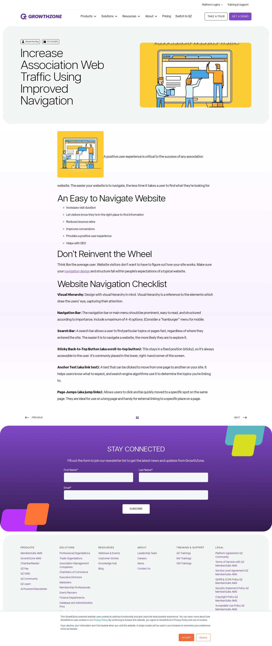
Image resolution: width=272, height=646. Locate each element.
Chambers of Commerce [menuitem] (74, 572)
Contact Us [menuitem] (143, 568)
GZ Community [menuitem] (29, 578)
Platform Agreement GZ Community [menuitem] (229, 555)
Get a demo (240, 16)
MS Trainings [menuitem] (184, 558)
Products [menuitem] (27, 547)
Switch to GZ (183, 16)
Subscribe (136, 508)
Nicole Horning (32, 41)
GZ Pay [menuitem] (24, 568)
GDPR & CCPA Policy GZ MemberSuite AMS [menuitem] (229, 581)
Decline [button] (203, 637)
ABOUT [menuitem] (142, 547)
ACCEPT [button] (186, 637)
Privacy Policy (100, 619)
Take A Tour (216, 16)
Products (87, 16)
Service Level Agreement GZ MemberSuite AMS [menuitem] (231, 572)
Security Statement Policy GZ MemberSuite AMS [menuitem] (232, 590)
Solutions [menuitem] (67, 547)
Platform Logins (211, 4)
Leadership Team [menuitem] (147, 553)
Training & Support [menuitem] (191, 547)
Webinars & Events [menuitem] (109, 553)
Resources (129, 16)
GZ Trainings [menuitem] (184, 553)
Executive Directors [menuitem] (71, 577)
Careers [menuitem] (142, 558)
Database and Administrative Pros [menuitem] (76, 604)
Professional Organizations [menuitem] (75, 553)
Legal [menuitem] (219, 547)
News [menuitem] (140, 563)
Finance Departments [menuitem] (72, 597)
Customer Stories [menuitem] (108, 558)
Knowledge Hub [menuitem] (107, 563)
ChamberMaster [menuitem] (30, 563)
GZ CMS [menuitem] (25, 573)
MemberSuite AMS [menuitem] (31, 553)
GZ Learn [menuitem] (26, 584)
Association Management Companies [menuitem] (74, 565)
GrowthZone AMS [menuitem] (31, 558)
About (149, 16)
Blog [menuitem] (101, 568)
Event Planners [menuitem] (68, 592)
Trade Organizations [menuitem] (71, 558)
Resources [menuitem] (106, 547)
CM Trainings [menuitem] (184, 563)
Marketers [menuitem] (65, 582)
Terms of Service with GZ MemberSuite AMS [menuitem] (229, 563)
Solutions (107, 16)
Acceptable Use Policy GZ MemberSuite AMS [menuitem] (230, 607)
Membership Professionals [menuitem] (75, 587)
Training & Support (238, 4)
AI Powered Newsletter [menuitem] (34, 589)
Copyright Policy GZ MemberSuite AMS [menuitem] (226, 598)
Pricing (166, 16)
